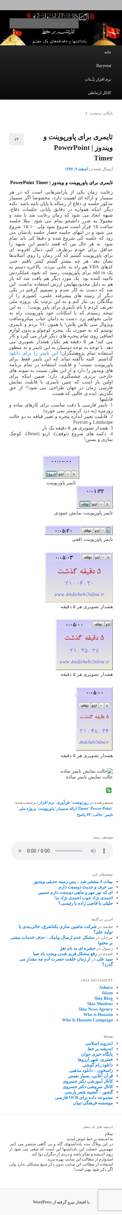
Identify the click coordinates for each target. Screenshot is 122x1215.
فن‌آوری (63, 802)
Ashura (106, 987)
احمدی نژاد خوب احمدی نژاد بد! (83, 897)
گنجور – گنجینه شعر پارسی (88, 1092)
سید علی (105, 959)
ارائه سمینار (67, 808)
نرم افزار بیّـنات (98, 79)
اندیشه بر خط (100, 1048)
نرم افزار (46, 802)
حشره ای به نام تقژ (78, 948)
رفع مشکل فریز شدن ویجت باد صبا (65, 953)
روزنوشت (80, 802)
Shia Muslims (100, 1003)
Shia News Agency (96, 1009)
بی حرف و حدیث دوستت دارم (86, 886)
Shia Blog (103, 998)
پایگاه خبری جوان (97, 1054)
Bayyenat (103, 65)
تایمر (109, 814)
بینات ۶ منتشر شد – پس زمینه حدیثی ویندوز (73, 881)
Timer (83, 808)
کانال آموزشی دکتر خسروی (88, 1081)
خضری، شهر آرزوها (95, 1059)
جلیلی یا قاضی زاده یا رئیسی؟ (85, 903)
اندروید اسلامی (99, 1043)
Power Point (100, 808)
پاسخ (83, 814)
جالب (97, 814)
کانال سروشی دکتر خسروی (88, 1086)
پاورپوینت (46, 808)
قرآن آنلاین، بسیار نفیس (90, 1075)
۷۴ (16, 139)
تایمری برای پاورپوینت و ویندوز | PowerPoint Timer (78, 147)
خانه (107, 52)
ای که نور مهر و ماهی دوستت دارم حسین (75, 892)
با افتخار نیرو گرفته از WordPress (61, 1202)
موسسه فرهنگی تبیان (93, 1102)
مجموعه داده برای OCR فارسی (84, 1097)
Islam (107, 992)
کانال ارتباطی (99, 92)
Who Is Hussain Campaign (87, 1019)
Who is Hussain (98, 1014)
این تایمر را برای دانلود (33, 353)
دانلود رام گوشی (97, 1064)
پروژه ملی (27, 808)
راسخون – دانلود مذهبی (91, 1070)
